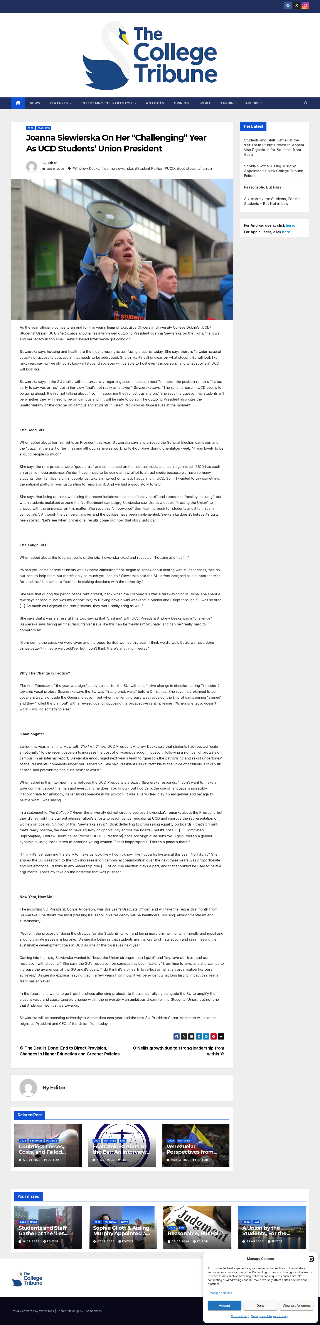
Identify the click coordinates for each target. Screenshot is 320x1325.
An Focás (155, 103)
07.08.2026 (106, 1241)
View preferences (297, 1305)
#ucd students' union (194, 168)
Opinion (181, 103)
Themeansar (92, 1311)
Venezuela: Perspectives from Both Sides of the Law (194, 1151)
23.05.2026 (181, 1241)
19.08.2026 (31, 1241)
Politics (51, 1140)
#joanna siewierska (117, 168)
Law (122, 1140)
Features (59, 103)
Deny (261, 1305)
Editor (52, 163)
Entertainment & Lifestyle (107, 103)
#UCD (170, 168)
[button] (311, 1259)
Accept (224, 1305)
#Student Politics (149, 168)
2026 (23, 1140)
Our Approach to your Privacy (269, 1316)
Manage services (221, 1292)
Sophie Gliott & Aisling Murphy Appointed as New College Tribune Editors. (273, 171)
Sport (205, 103)
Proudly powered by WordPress (33, 1311)
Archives (254, 103)
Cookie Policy (240, 1316)
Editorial (111, 1222)
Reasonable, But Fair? (262, 187)
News (35, 103)
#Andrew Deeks (86, 168)
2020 (30, 128)
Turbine (228, 103)
